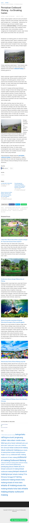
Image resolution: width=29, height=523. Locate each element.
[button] (19, 520)
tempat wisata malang (15, 474)
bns (8, 437)
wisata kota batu (14, 488)
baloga (18, 434)
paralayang (4, 466)
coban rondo (15, 440)
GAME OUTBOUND (10, 16)
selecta (11, 466)
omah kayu (8, 454)
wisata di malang (9, 485)
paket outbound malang (21, 462)
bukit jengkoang (16, 437)
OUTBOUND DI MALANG (6, 183)
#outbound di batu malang (12, 207)
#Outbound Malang (13, 209)
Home (2, 2)
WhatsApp (24, 204)
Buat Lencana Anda (4, 427)
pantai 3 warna (5, 464)
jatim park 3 (18, 445)
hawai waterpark (16, 443)
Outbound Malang (18, 460)
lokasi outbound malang (10, 450)
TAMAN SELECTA (19, 466)
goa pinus (8, 443)
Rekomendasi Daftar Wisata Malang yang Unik (13, 361)
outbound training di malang (8, 462)
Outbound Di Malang (4, 424)
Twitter (18, 204)
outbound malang (18, 68)
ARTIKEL (7, 2)
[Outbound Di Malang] (1, 425)
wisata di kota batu (14, 482)
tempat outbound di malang (10, 469)
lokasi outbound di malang (19, 447)
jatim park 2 (11, 445)
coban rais (5, 440)
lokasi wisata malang (13, 452)
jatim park (25, 443)
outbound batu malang (18, 454)
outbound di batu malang (9, 457)
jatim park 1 (4, 445)
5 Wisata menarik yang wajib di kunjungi (8, 434)
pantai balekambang (15, 464)
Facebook (12, 204)
